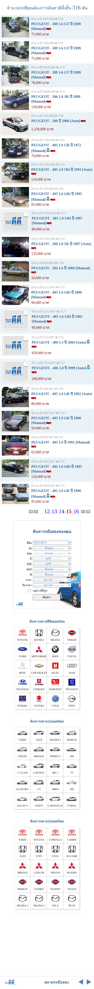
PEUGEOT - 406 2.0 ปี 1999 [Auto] (59, 368)
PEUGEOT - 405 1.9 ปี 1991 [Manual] (60, 442)
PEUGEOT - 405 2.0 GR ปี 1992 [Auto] (61, 394)
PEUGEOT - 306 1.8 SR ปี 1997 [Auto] (61, 244)
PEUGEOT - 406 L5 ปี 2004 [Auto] (59, 342)
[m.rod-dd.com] (9, 984)
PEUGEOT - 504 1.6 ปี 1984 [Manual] (60, 268)
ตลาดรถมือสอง (56, 982)
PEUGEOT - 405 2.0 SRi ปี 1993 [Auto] (61, 169)
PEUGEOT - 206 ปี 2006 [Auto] (55, 121)
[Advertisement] (47, 943)
